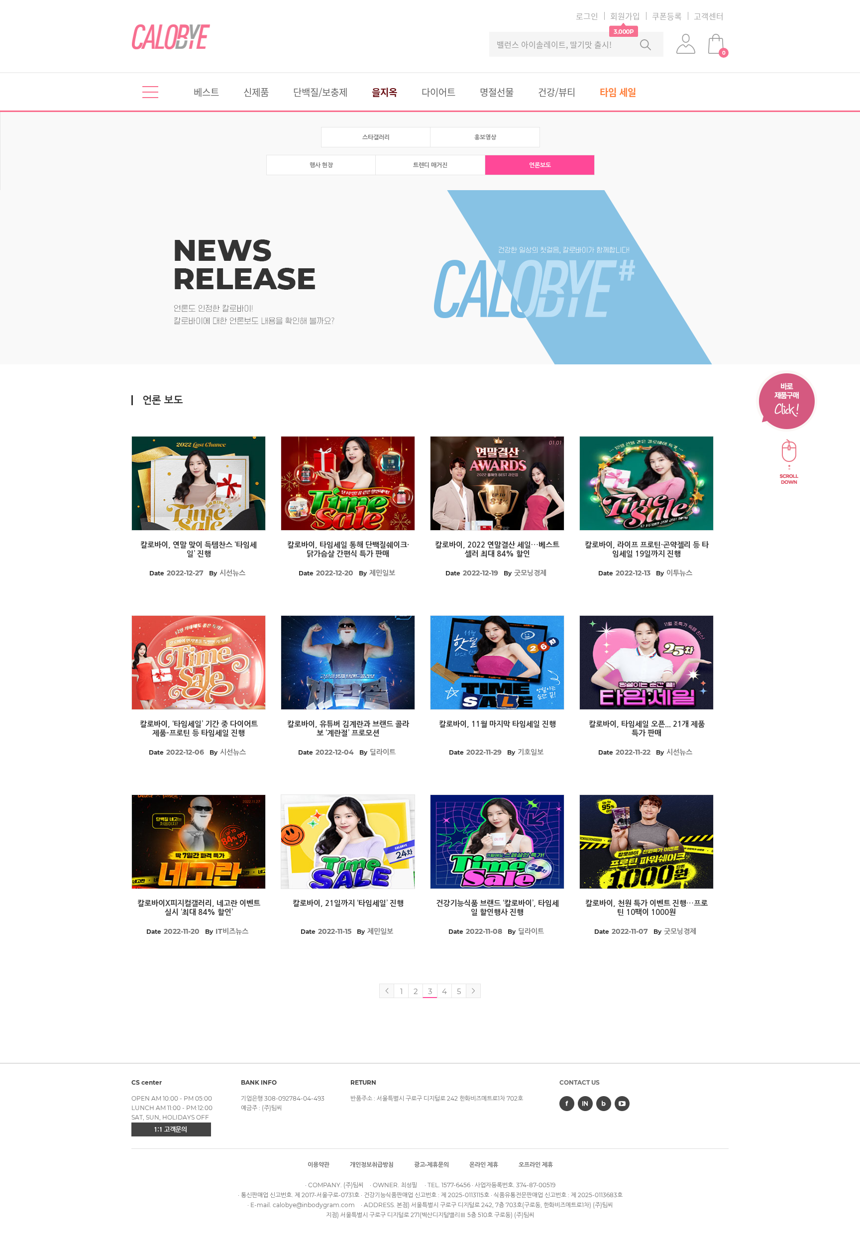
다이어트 (438, 92)
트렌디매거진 (430, 165)
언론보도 (540, 165)
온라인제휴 (483, 1164)
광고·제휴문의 (431, 1164)
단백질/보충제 (320, 92)
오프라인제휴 (536, 1164)
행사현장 (321, 165)
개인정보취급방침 (372, 1164)
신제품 (256, 92)
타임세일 (618, 92)
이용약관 (318, 1164)
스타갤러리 (376, 137)
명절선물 (497, 92)
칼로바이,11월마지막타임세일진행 (497, 724)
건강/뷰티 (556, 92)
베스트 (206, 92)
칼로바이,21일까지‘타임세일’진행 (348, 903)
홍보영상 (485, 137)
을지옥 (384, 92)
